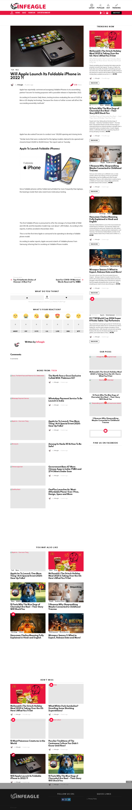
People (51, 601)
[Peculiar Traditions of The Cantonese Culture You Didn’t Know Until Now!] (66, 729)
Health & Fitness (60, 601)
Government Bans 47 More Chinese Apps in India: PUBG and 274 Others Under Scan (64, 469)
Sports (102, 315)
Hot (108, 8)
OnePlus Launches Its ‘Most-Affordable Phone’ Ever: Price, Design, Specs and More (63, 492)
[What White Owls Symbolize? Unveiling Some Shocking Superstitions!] (66, 694)
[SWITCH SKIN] (100, 13)
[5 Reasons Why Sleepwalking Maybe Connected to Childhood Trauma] (66, 592)
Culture (21, 632)
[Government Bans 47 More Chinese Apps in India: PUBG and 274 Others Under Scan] (28, 476)
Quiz (24, 13)
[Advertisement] (66, 20)
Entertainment (43, 13)
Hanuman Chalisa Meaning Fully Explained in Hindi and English (103, 219)
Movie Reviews (64, 632)
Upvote (27, 297)
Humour (31, 13)
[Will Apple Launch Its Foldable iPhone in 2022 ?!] (28, 764)
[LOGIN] (107, 13)
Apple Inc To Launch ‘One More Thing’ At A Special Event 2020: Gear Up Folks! (64, 423)
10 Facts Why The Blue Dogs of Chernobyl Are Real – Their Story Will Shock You (26, 607)
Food (55, 570)
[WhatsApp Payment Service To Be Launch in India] (28, 407)
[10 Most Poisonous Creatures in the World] (28, 729)
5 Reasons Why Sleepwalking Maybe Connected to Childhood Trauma (64, 607)
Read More (94, 83)
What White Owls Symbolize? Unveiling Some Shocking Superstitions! (63, 708)
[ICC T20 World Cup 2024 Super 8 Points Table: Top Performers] (105, 307)
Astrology (14, 632)
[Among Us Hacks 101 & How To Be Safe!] (28, 453)
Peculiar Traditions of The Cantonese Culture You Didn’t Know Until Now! (63, 743)
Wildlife (18, 601)
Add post (116, 13)
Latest (92, 8)
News (17, 13)
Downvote (66, 297)
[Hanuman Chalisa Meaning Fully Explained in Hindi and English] (28, 623)
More (115, 74)
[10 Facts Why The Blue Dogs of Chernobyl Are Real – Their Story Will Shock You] (28, 592)
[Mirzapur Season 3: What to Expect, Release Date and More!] (66, 623)
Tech (54, 371)
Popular (100, 8)
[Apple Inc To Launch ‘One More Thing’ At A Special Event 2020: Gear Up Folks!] (28, 430)
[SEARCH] (104, 13)
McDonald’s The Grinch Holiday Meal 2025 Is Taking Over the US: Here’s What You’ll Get (65, 576)
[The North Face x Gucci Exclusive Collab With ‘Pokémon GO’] (28, 385)
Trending (116, 8)
